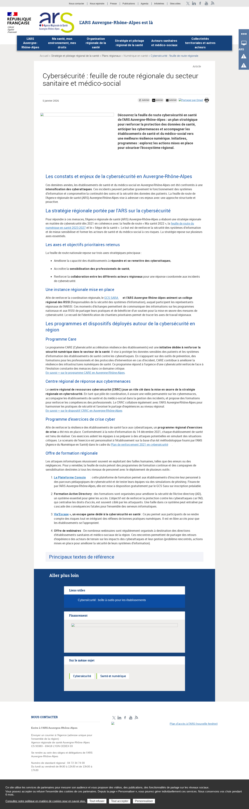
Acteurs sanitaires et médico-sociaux (164, 43)
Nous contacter (76, 3)
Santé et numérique (113, 676)
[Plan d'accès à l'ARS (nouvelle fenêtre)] (164, 747)
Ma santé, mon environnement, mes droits (62, 43)
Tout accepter (119, 801)
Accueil (44, 55)
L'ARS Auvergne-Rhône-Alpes (30, 43)
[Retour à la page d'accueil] (56, 22)
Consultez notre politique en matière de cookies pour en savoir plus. (45, 801)
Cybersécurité (82, 676)
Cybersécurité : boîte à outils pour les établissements (112, 600)
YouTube (206, 3)
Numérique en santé (136, 55)
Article (197, 66)
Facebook (200, 3)
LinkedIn (194, 3)
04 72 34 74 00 (76, 762)
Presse (113, 3)
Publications (128, 3)
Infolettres (159, 3)
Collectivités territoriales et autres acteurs (200, 43)
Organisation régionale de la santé (96, 43)
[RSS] (212, 3)
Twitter (187, 3)
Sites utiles (175, 3)
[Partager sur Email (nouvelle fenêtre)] (191, 100)
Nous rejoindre (97, 3)
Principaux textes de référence (81, 557)
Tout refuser (96, 801)
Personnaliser (144, 801)
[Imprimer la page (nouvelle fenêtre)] (207, 100)
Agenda (145, 3)
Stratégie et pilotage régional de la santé (129, 43)
